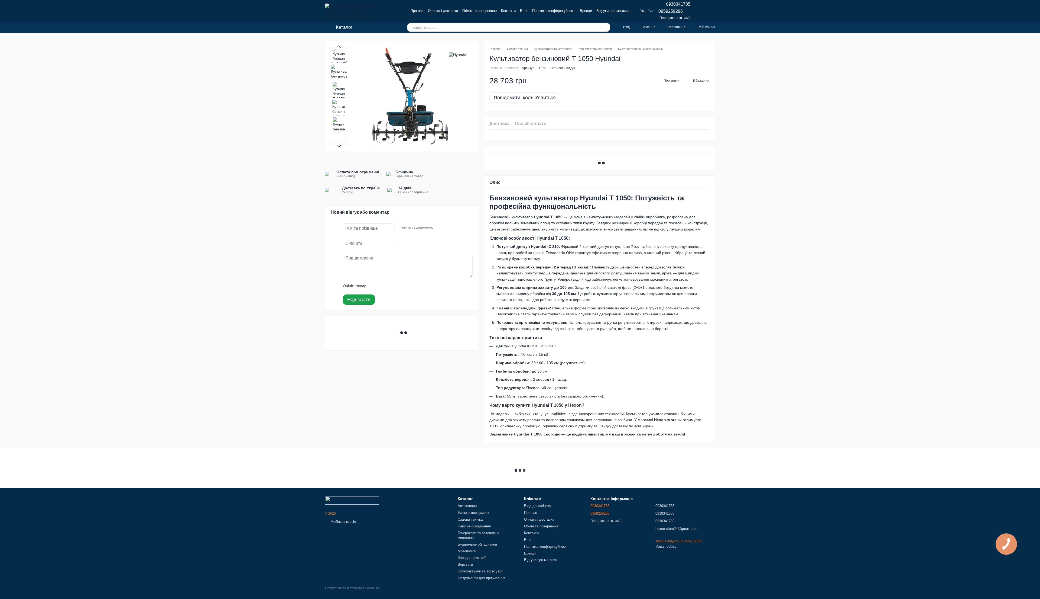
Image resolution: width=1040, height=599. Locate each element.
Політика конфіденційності (554, 11)
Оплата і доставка (443, 11)
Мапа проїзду (665, 547)
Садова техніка (470, 519)
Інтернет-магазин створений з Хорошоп (352, 588)
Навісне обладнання (474, 526)
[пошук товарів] (606, 27)
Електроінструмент (473, 513)
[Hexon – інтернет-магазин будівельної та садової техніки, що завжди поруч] (352, 500)
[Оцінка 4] (401, 286)
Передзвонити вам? (674, 18)
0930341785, (678, 4)
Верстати (465, 564)
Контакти (508, 11)
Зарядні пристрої (472, 558)
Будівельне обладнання (477, 544)
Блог (524, 11)
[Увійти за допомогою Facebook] (439, 227)
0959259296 (670, 11)
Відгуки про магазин (612, 11)
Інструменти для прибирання (481, 578)
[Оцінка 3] (392, 286)
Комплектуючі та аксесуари (480, 571)
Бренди (586, 11)
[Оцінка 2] (384, 286)
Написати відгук (562, 68)
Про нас (417, 11)
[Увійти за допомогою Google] (448, 227)
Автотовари (467, 506)
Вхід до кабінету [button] (537, 506)
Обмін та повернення (479, 11)
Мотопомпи (467, 551)
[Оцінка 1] (375, 286)
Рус (650, 10)
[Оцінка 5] (410, 286)
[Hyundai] (458, 55)
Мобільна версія (343, 522)
